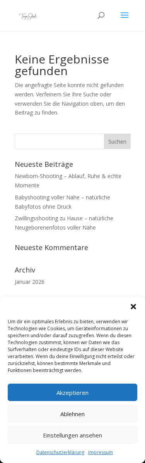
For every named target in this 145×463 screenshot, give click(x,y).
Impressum (100, 452)
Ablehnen (72, 414)
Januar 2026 (29, 281)
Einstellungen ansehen (72, 435)
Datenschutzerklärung (60, 452)
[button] (133, 306)
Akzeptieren (72, 392)
